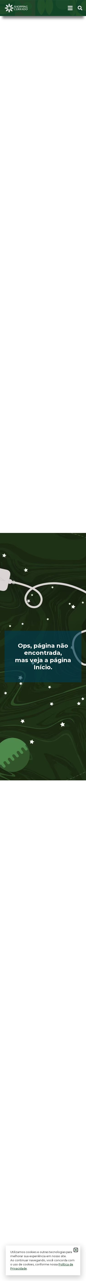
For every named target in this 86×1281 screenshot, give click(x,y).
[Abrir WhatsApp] (74, 1269)
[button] (76, 1250)
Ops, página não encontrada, (43, 649)
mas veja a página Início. (43, 663)
